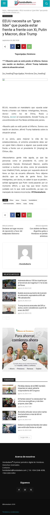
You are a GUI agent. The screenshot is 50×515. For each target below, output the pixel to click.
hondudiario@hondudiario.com (14, 470)
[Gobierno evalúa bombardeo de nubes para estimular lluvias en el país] (9, 428)
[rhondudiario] (25, 252)
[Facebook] (12, 46)
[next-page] (7, 317)
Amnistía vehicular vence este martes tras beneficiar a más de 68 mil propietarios (32, 414)
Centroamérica (7, 300)
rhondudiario (25, 264)
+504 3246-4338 (38, 470)
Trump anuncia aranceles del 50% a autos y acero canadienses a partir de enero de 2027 (32, 308)
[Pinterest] (23, 46)
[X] (18, 46)
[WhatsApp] (29, 46)
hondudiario (33, 200)
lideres (18, 203)
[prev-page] (3, 317)
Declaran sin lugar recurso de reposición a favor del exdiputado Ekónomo (12, 231)
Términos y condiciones (10, 512)
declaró (13, 117)
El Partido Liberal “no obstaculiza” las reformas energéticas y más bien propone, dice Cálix (32, 401)
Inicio (4, 10)
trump (31, 203)
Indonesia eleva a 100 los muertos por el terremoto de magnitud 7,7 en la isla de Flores (32, 282)
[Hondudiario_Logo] (24, 3)
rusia (25, 203)
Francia (23, 200)
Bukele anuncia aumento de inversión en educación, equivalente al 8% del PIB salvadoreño (32, 295)
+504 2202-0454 (8, 473)
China (11, 200)
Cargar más (24, 437)
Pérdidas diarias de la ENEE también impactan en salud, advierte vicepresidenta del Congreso (31, 388)
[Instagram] (25, 489)
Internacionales (13, 10)
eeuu (17, 200)
